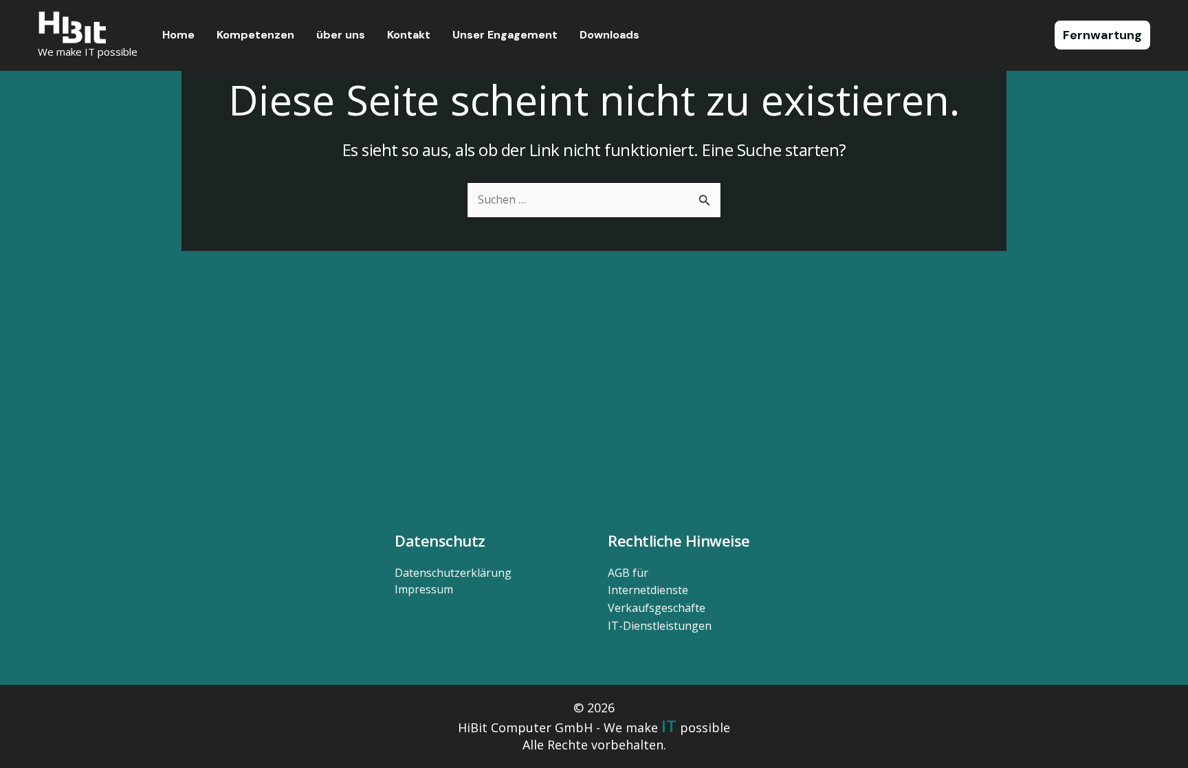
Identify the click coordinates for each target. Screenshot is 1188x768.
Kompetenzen (255, 35)
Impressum (424, 589)
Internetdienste (648, 589)
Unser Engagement (505, 35)
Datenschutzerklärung (453, 572)
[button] (1102, 35)
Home (178, 35)
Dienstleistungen (660, 625)
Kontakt (408, 35)
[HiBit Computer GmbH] (72, 26)
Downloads (609, 35)
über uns (340, 35)
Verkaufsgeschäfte (656, 607)
